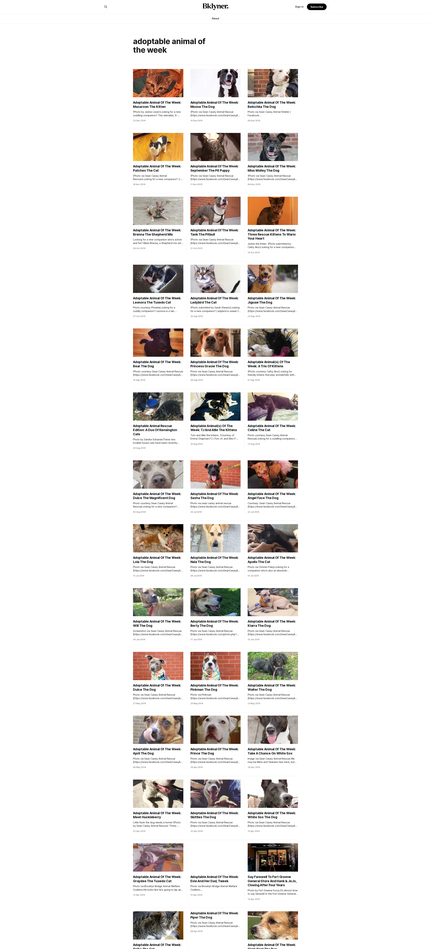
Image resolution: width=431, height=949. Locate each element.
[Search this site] (105, 6)
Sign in (299, 6)
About (215, 18)
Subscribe (316, 6)
